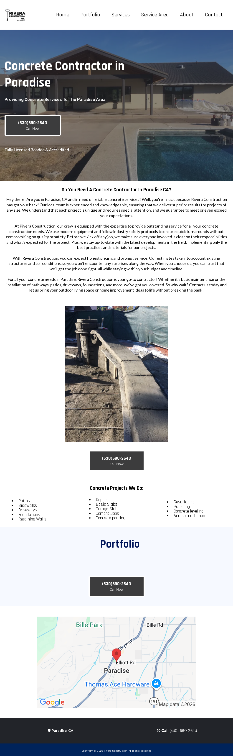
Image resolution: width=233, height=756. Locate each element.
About (187, 14)
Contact (214, 14)
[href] (116, 662)
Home (62, 14)
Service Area (155, 14)
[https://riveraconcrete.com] (16, 14)
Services (120, 14)
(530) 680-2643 (183, 730)
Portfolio (90, 14)
